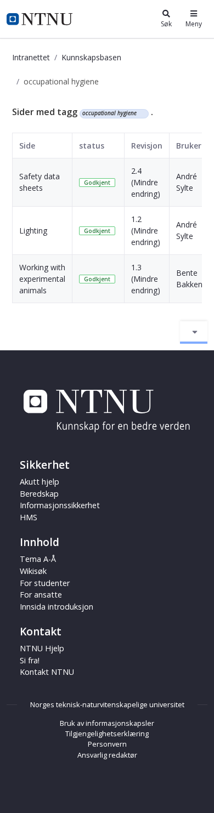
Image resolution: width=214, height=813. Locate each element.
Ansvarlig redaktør (107, 755)
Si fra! (30, 660)
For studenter (45, 583)
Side (27, 145)
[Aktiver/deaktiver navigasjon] (193, 332)
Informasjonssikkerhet (60, 505)
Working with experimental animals (42, 278)
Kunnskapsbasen (91, 57)
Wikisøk (33, 571)
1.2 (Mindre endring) (145, 230)
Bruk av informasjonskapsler (107, 723)
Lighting (33, 230)
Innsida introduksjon (56, 606)
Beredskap (39, 493)
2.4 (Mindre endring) (145, 182)
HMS (28, 517)
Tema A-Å (38, 559)
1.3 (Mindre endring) (145, 278)
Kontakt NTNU (47, 672)
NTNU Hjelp (42, 648)
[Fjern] (141, 113)
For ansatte (41, 594)
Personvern (107, 744)
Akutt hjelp (39, 481)
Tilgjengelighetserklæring (107, 733)
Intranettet (31, 57)
